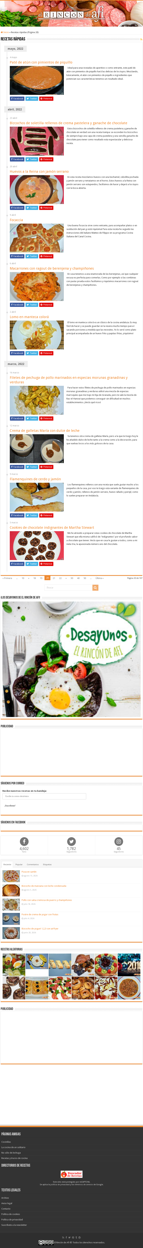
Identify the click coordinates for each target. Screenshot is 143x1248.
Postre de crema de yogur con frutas (40, 914)
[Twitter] (69, 1237)
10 (23, 578)
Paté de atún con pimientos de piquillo (41, 62)
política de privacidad (60, 1184)
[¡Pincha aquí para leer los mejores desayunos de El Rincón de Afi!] (71, 659)
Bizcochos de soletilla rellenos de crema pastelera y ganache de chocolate (68, 123)
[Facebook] (66, 1237)
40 (78, 578)
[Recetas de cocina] (71, 1174)
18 (34, 578)
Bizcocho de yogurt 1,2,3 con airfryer (40, 928)
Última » (100, 578)
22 (60, 578)
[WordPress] (79, 1237)
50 (85, 578)
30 (72, 578)
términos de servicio (84, 1184)
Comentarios (33, 864)
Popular (19, 864)
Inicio (6, 32)
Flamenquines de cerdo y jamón (35, 479)
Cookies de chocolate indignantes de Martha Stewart (52, 527)
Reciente (7, 864)
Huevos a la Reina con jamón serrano (39, 171)
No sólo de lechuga (11, 1152)
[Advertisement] (71, 752)
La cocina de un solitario (13, 1147)
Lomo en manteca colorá (29, 317)
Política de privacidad (12, 1219)
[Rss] (63, 1237)
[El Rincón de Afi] (71, 14)
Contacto (5, 1208)
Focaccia (16, 220)
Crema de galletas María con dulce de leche (45, 430)
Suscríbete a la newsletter (14, 1225)
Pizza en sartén (29, 871)
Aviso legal (6, 1203)
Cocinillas (6, 1142)
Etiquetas (47, 864)
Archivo (5, 1198)
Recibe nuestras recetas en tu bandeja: (24, 791)
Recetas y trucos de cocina (14, 1158)
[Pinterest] (73, 1237)
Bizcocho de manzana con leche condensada (44, 886)
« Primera (7, 578)
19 (41, 578)
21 (54, 578)
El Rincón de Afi (61, 1242)
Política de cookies (10, 1214)
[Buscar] (95, 588)
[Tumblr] (76, 1237)
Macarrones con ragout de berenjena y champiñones (52, 268)
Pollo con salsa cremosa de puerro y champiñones (47, 900)
